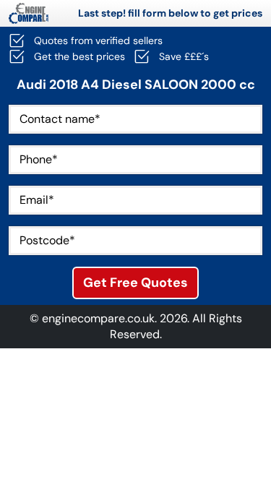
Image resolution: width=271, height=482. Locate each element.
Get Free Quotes (135, 282)
